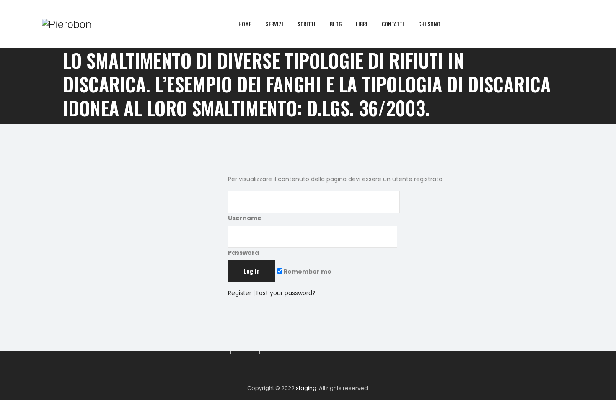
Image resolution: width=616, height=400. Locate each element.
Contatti (393, 24)
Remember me (306, 271)
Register (239, 293)
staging (306, 388)
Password (243, 253)
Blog (336, 24)
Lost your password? (286, 293)
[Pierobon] (67, 24)
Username (244, 218)
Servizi (274, 24)
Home (244, 24)
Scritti (307, 24)
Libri (362, 24)
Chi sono (429, 24)
